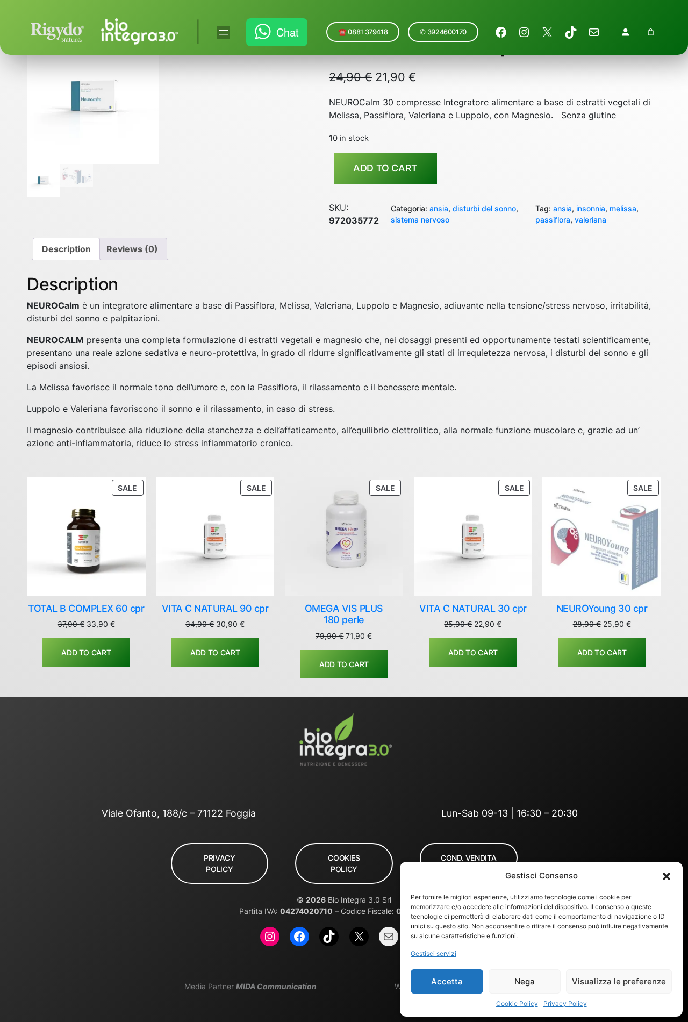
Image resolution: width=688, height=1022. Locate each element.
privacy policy (219, 863)
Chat (287, 32)
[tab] (66, 249)
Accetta (447, 981)
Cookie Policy (517, 1003)
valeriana (590, 219)
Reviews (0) (132, 249)
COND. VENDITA (468, 857)
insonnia (590, 208)
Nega (524, 981)
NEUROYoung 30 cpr (602, 608)
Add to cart (385, 168)
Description (66, 249)
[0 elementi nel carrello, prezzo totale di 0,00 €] (650, 32)
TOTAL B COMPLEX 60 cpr (86, 608)
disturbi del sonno (484, 208)
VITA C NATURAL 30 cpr (473, 608)
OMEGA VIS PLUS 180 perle (344, 614)
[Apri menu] (223, 32)
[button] (666, 875)
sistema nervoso (420, 219)
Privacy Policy (565, 1003)
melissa (623, 208)
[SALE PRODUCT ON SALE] (86, 536)
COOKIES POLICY (344, 863)
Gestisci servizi (433, 953)
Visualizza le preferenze (619, 981)
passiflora (552, 219)
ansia (438, 208)
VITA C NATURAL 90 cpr (215, 608)
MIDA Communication (276, 986)
